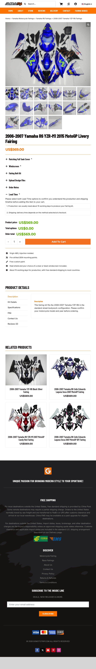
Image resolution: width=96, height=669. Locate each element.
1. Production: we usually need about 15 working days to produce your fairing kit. (40, 206)
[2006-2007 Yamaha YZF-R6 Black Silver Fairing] (26, 356)
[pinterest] (53, 650)
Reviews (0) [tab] (13, 324)
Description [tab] (13, 296)
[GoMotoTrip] (14, 3)
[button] (88, 24)
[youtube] (48, 650)
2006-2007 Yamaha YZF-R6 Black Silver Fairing (26, 390)
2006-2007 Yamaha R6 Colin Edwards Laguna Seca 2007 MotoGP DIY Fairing (70, 438)
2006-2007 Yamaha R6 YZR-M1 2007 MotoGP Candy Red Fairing (26, 438)
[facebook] (37, 650)
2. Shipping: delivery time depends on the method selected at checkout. (36, 212)
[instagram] (59, 650)
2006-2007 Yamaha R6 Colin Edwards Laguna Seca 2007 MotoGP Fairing (70, 390)
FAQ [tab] (9, 313)
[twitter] (43, 650)
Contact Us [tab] (13, 318)
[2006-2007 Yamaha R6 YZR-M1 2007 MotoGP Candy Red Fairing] (26, 403)
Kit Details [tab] (12, 302)
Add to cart (59, 241)
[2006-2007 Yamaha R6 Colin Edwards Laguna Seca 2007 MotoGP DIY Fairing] (69, 403)
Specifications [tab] (14, 307)
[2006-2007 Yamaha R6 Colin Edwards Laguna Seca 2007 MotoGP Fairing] (69, 356)
